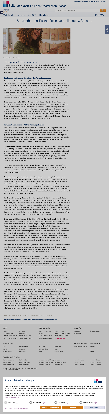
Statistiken (61, 402)
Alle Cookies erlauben (50, 408)
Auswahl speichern (94, 408)
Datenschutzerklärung (11, 397)
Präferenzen (37, 402)
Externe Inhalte (88, 402)
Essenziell (11, 402)
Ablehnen (72, 408)
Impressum (8, 408)
